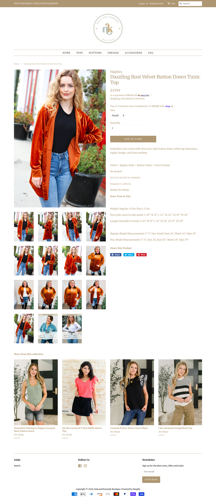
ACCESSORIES (133, 52)
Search (17, 465)
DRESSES (113, 52)
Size (112, 110)
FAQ (150, 52)
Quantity (115, 122)
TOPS (79, 52)
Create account (156, 3)
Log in (142, 3)
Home (66, 52)
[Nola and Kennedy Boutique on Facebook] (80, 466)
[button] (156, 95)
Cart (173, 3)
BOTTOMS (95, 52)
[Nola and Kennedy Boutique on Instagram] (85, 466)
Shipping (115, 98)
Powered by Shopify (130, 489)
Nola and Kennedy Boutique (107, 489)
